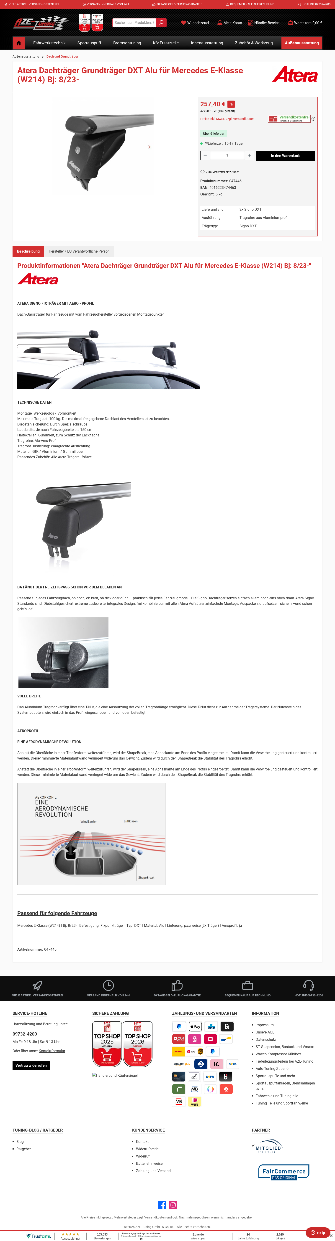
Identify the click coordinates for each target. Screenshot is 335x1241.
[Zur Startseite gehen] (41, 23)
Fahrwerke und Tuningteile (277, 1096)
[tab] (28, 251)
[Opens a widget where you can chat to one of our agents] (317, 1233)
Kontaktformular (52, 1051)
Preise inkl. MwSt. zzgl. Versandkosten (227, 119)
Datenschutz (266, 1039)
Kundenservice (148, 1130)
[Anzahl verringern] (205, 155)
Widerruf (143, 1156)
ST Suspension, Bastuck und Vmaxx (285, 1047)
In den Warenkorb (285, 156)
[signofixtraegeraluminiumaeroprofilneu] (103, 146)
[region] (103, 146)
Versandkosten (155, 1217)
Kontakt (142, 1142)
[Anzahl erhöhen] (249, 155)
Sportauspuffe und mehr (275, 1076)
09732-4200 (25, 1034)
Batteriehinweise (149, 1163)
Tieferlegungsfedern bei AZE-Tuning (284, 1061)
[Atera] (295, 77)
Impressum (265, 1025)
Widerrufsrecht (148, 1149)
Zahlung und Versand (153, 1171)
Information (265, 1013)
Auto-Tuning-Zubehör (273, 1068)
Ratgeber (23, 1149)
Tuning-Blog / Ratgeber (38, 1130)
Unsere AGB (265, 1032)
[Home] (19, 43)
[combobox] (134, 22)
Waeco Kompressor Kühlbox (278, 1054)
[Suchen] (161, 22)
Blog (20, 1142)
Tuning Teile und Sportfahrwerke (282, 1103)
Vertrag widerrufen (31, 1065)
